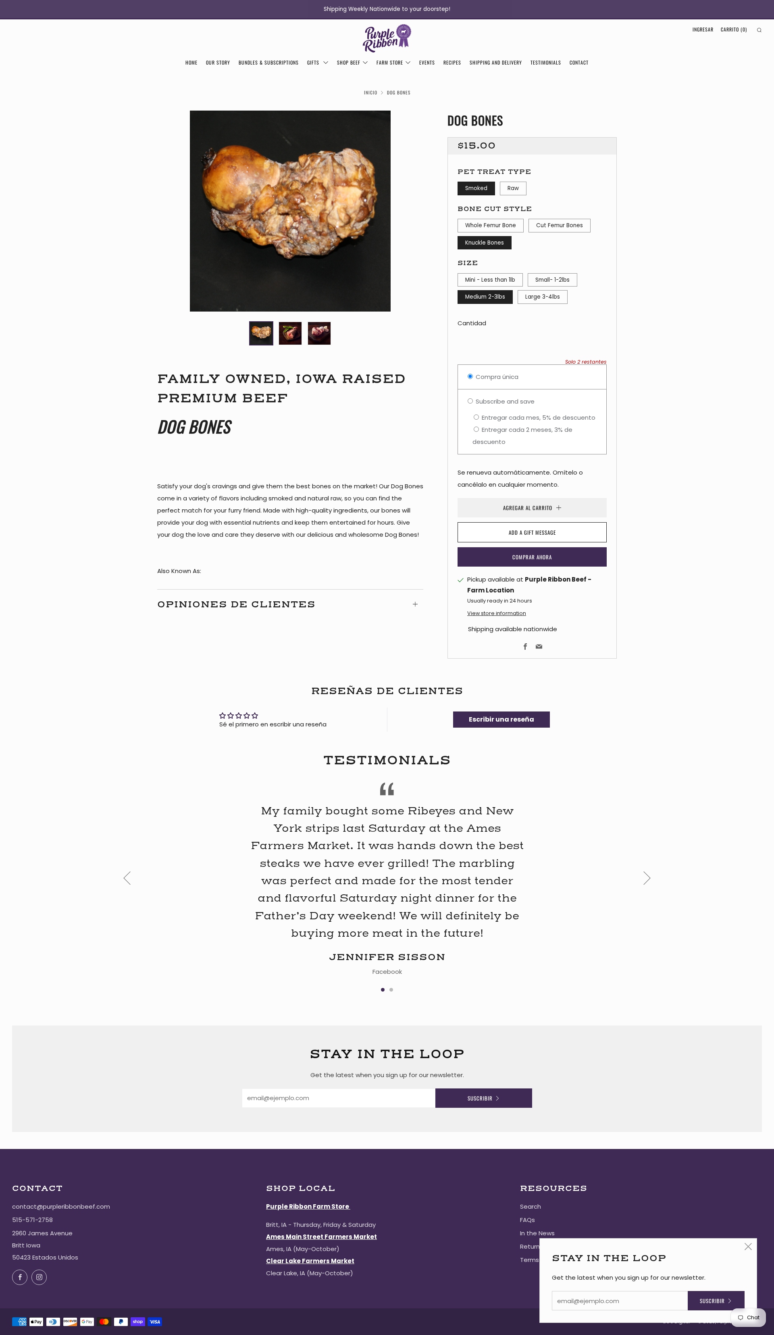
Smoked (476, 188)
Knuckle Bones (484, 243)
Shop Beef (348, 62)
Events (427, 62)
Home (191, 62)
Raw (513, 188)
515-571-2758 (32, 1220)
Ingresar (703, 29)
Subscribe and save (504, 401)
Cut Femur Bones (559, 225)
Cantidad (472, 323)
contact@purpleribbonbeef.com (61, 1206)
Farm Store (390, 62)
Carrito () (734, 29)
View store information (496, 613)
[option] (290, 211)
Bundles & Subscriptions (269, 62)
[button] (261, 333)
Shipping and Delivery (496, 62)
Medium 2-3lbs (485, 297)
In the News (537, 1233)
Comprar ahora (532, 557)
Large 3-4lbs (542, 297)
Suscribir (480, 1098)
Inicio (370, 92)
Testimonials (546, 62)
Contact (579, 62)
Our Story (218, 62)
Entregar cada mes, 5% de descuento (537, 417)
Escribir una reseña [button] (501, 719)
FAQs (527, 1220)
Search (530, 1206)
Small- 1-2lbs (552, 280)
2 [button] (391, 990)
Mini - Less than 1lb (490, 280)
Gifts (314, 62)
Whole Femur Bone (490, 225)
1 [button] (383, 990)
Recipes (452, 62)
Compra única (496, 376)
